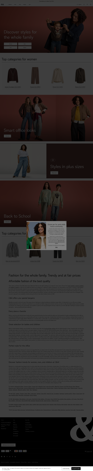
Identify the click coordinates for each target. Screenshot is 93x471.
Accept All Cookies (76, 468)
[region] (46, 468)
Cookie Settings (66, 468)
